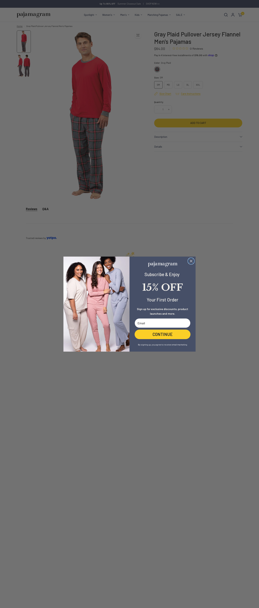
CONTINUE (163, 334)
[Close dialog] (191, 261)
